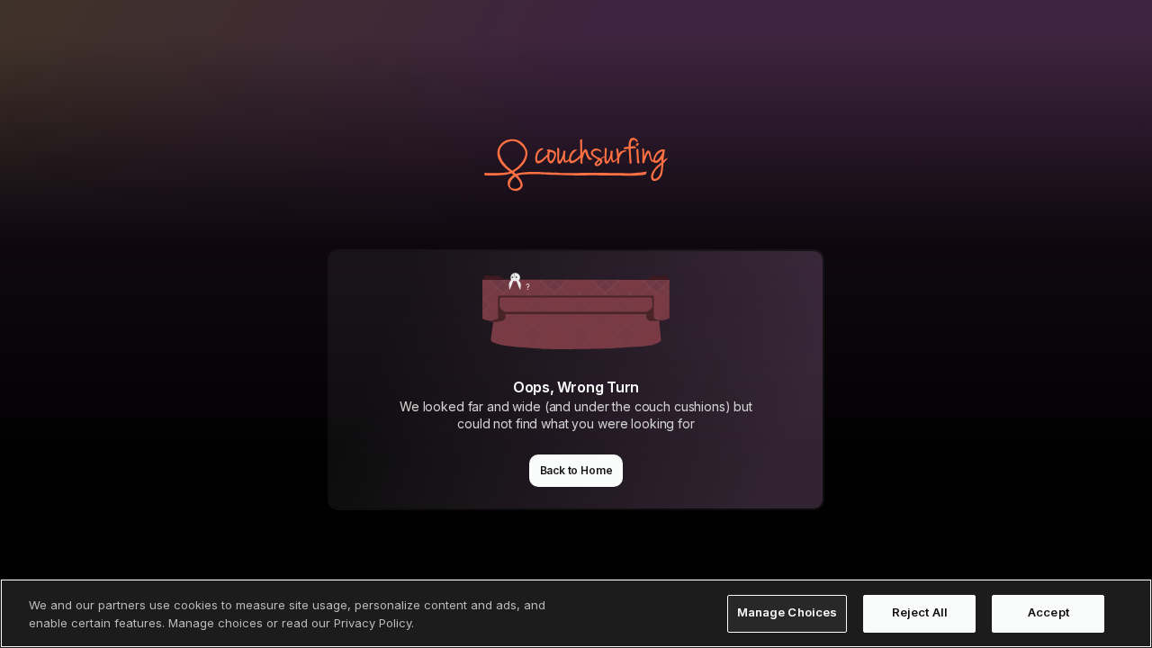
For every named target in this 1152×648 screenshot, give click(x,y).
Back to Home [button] (576, 470)
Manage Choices (787, 613)
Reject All (920, 613)
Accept (1048, 613)
